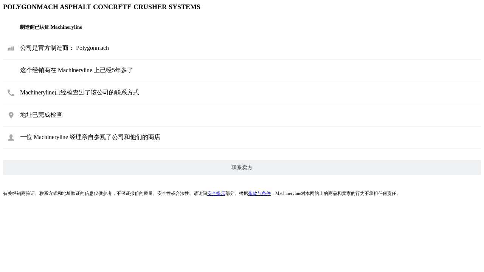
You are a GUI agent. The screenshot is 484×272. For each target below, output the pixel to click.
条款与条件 (259, 193)
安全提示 (216, 193)
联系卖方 (242, 167)
